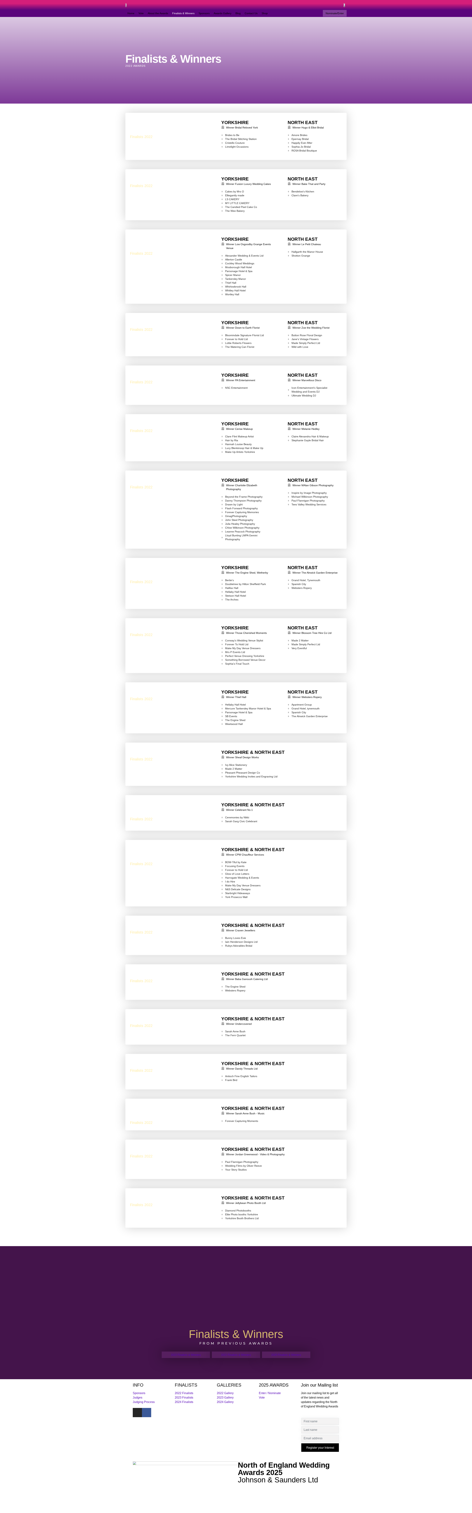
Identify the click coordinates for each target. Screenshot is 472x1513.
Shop (265, 13)
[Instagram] (137, 1412)
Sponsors (204, 13)
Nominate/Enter (335, 13)
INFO (138, 1385)
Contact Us (251, 13)
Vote (141, 13)
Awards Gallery (222, 13)
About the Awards (158, 13)
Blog (238, 13)
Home (130, 13)
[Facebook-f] (146, 1412)
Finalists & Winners (183, 13)
